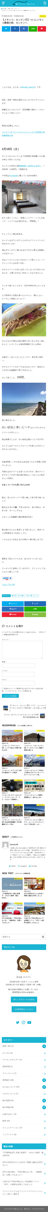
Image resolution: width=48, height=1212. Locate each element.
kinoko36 (14, 844)
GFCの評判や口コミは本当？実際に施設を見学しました (23, 1163)
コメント (5, 639)
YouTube (34, 866)
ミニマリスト (9, 1134)
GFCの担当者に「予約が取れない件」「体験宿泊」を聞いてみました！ (22, 1173)
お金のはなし (9, 1114)
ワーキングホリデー (12, 1060)
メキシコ (7, 595)
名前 (4, 662)
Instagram (23, 866)
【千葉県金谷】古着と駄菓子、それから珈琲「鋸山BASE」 (22, 1153)
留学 (6, 1121)
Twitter (13, 866)
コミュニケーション (12, 1128)
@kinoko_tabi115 (28, 87)
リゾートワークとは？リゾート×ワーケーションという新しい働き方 (22, 1192)
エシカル (7, 1053)
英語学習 (7, 1066)
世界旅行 (8, 1080)
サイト (4, 680)
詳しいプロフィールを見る (24, 999)
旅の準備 (8, 1107)
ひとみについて (10, 1087)
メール (5, 671)
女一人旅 (26, 595)
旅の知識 (8, 1100)
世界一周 (16, 595)
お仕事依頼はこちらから (24, 1009)
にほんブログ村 (8, 584)
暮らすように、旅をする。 (22, 1209)
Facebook (13, 175)
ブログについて (10, 1094)
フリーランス (9, 1073)
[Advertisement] (24, 58)
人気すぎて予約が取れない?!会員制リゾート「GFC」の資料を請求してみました (20, 1182)
